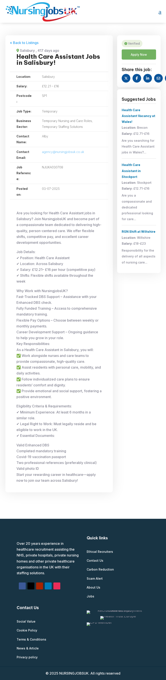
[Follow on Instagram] (56, 585)
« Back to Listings (24, 43)
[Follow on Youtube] (39, 585)
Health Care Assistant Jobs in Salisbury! (58, 59)
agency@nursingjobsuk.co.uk (63, 152)
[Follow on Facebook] (22, 585)
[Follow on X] (30, 585)
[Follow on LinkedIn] (48, 585)
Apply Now (139, 54)
